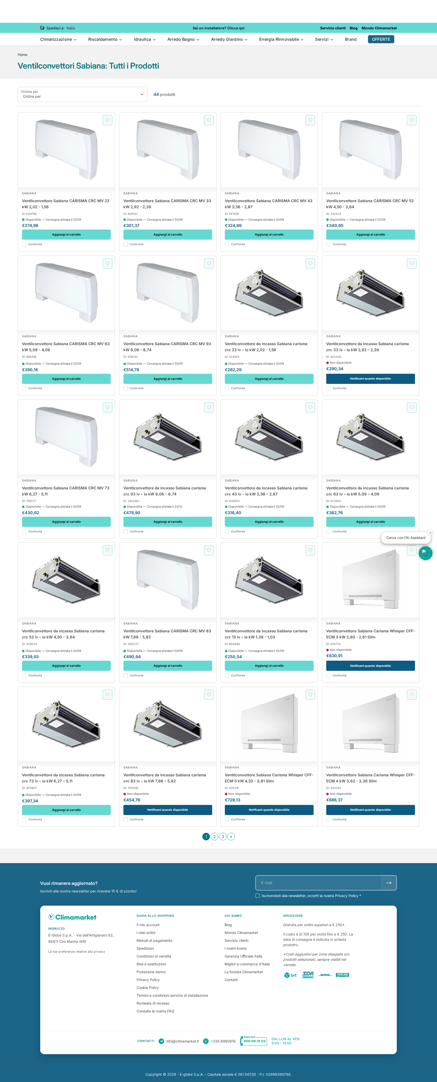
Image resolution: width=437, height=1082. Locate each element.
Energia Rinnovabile (279, 39)
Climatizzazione (56, 39)
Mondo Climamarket (241, 932)
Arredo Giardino (227, 39)
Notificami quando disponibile (370, 378)
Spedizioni (145, 948)
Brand (351, 39)
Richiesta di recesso (153, 1003)
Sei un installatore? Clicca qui (219, 28)
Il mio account (148, 925)
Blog (228, 925)
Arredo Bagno (181, 39)
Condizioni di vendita (154, 956)
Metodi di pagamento (154, 940)
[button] (425, 553)
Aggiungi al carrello (66, 234)
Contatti (231, 979)
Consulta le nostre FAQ (155, 1011)
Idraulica (143, 39)
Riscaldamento (103, 39)
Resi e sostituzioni (151, 964)
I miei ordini (146, 932)
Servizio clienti (236, 940)
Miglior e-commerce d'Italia (247, 964)
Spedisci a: (55, 28)
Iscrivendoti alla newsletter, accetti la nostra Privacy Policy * (311, 895)
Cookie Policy (148, 987)
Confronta (35, 244)
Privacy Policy (148, 979)
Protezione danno (151, 972)
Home (22, 54)
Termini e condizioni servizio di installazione (172, 995)
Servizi (322, 39)
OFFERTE (381, 39)
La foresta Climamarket (244, 972)
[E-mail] (389, 883)
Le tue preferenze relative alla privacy (76, 951)
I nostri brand (236, 948)
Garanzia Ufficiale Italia (243, 956)
